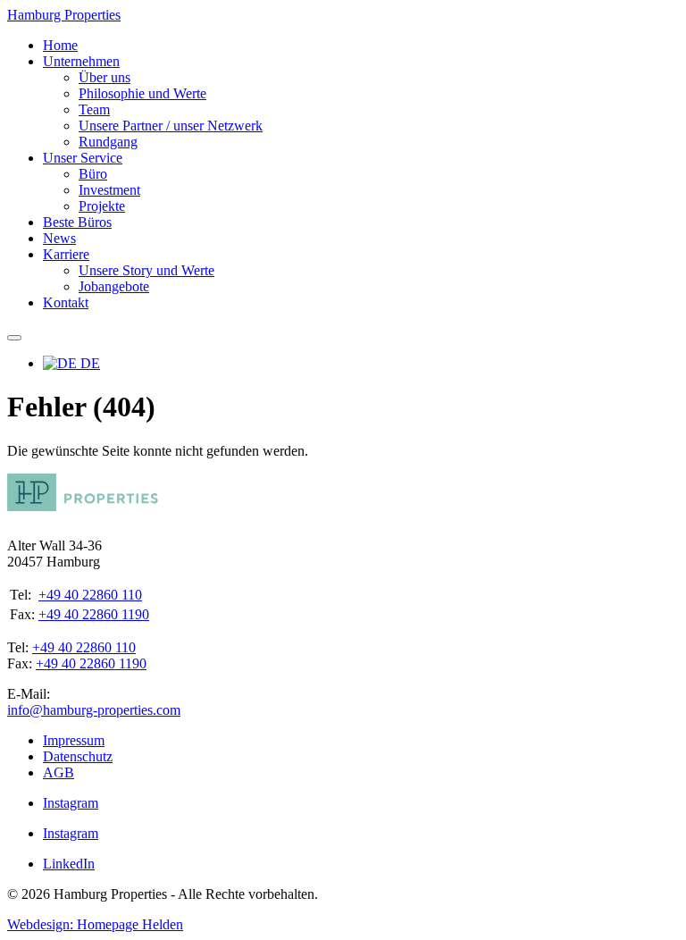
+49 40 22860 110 (90, 594)
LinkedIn (69, 863)
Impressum (74, 740)
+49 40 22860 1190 (93, 614)
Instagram (70, 802)
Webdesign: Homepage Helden (95, 924)
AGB (58, 772)
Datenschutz (78, 756)
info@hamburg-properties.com (93, 710)
